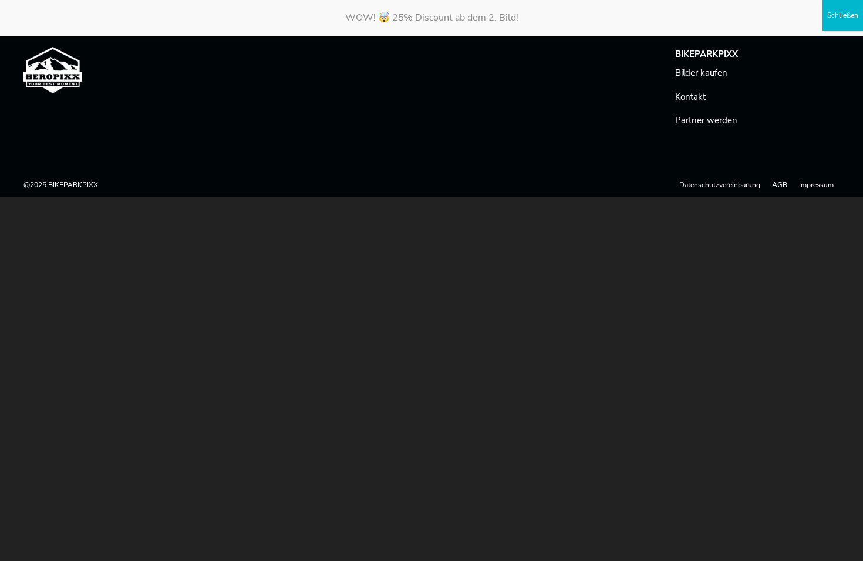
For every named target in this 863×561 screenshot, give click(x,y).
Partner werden (706, 120)
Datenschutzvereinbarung (719, 185)
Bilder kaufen (701, 73)
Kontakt (690, 97)
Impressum (816, 185)
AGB (779, 185)
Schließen (842, 15)
